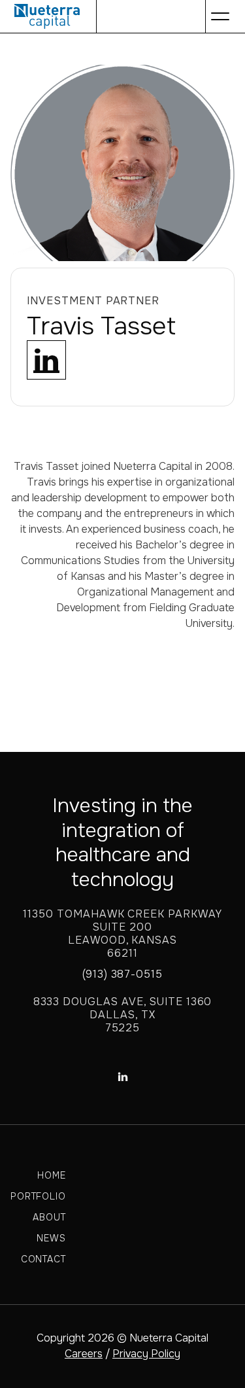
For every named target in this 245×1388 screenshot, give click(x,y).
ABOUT (49, 1217)
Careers (84, 1354)
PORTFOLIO (38, 1196)
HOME (51, 1175)
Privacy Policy (146, 1354)
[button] (220, 16)
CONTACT (43, 1259)
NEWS (51, 1238)
